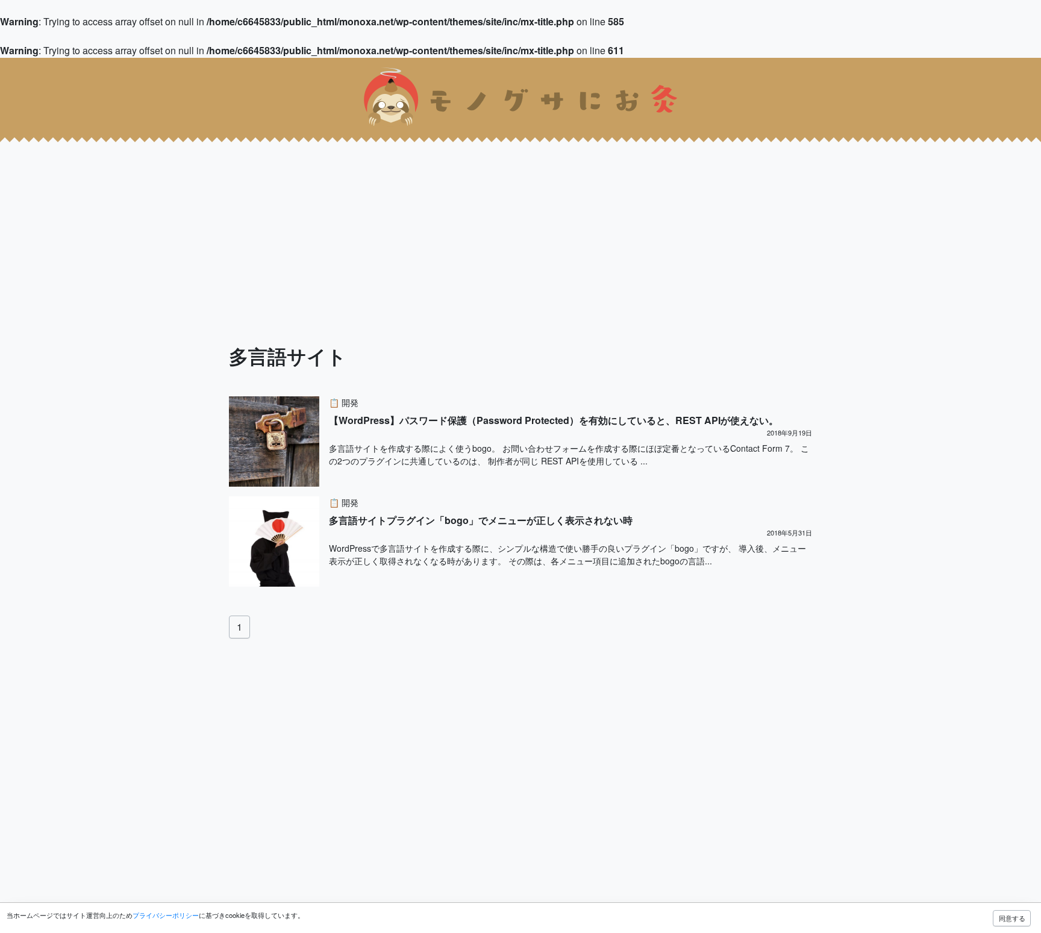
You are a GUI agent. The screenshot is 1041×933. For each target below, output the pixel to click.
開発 (350, 402)
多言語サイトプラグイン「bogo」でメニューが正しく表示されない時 (481, 520)
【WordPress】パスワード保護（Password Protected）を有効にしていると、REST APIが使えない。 (553, 420)
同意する (1012, 918)
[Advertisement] (361, 221)
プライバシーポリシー (166, 915)
